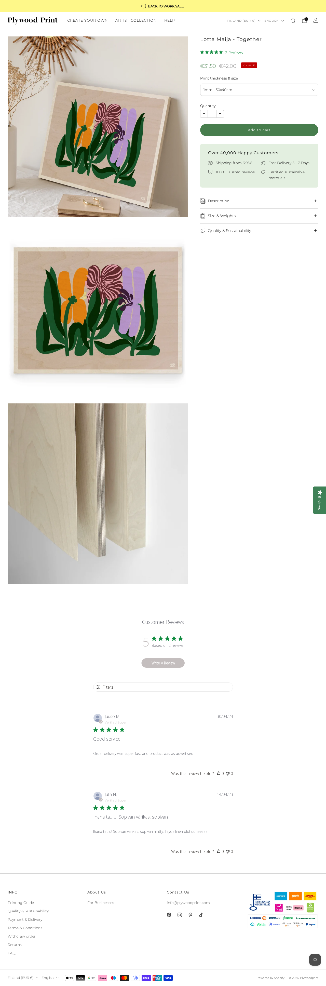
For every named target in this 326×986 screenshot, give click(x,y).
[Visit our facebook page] (169, 915)
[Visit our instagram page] (179, 915)
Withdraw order (22, 936)
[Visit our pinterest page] (190, 915)
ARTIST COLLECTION (136, 20)
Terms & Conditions (25, 928)
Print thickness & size (219, 78)
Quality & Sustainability (28, 911)
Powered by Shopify (270, 978)
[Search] (292, 20)
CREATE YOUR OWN (87, 20)
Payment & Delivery (25, 919)
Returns (15, 944)
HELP (169, 20)
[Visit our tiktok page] (201, 915)
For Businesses (100, 902)
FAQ (12, 953)
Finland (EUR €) (241, 20)
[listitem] (163, 6)
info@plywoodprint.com (188, 902)
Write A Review (163, 663)
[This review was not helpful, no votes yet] (227, 773)
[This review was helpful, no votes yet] (218, 773)
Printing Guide (21, 902)
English (271, 20)
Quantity (208, 105)
